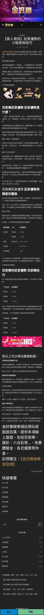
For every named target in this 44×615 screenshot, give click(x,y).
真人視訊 (22, 35)
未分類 (4, 552)
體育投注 (5, 506)
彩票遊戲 (5, 492)
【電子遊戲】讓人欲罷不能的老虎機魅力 (16, 584)
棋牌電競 (5, 497)
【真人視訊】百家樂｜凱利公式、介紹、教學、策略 (19, 594)
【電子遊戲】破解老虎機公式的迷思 (14, 580)
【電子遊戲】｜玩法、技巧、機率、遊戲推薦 (17, 589)
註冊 (31, 612)
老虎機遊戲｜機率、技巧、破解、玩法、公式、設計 (19, 575)
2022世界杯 (6, 537)
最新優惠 (5, 511)
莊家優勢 (31, 78)
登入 (9, 612)
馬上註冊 (5, 483)
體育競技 (5, 566)
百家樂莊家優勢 (7, 52)
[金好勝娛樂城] (22, 9)
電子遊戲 (5, 502)
